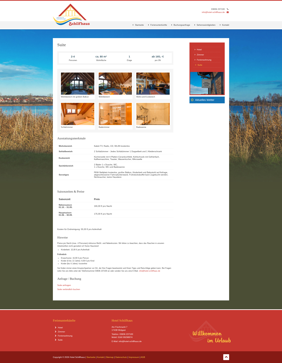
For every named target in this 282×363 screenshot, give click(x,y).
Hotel (199, 49)
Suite (60, 340)
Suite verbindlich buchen (68, 289)
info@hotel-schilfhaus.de (213, 12)
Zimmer (200, 54)
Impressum (134, 357)
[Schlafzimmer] (77, 124)
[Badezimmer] (115, 124)
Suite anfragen (64, 285)
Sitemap (110, 357)
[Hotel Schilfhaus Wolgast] (71, 24)
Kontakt (225, 25)
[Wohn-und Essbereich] (153, 94)
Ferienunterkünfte (158, 25)
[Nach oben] (226, 357)
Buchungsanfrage (182, 25)
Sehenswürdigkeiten (206, 25)
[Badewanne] (153, 124)
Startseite (139, 25)
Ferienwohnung (204, 60)
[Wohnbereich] (115, 94)
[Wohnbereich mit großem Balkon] (77, 94)
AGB (143, 357)
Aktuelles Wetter (204, 99)
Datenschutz (121, 357)
